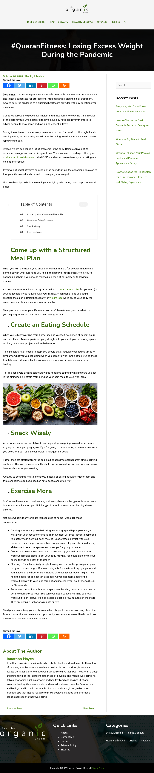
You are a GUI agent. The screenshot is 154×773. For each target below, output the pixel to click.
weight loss (56, 297)
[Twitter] (19, 85)
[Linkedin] (31, 85)
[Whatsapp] (53, 85)
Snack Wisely (33, 226)
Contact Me (67, 736)
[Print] (64, 85)
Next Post (90, 708)
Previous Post (12, 708)
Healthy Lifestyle (34, 76)
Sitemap (65, 749)
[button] (125, 22)
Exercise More (34, 232)
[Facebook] (8, 85)
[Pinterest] (42, 85)
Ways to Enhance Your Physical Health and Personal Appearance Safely (133, 158)
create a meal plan (69, 289)
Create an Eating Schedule (40, 220)
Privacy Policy (68, 745)
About (64, 732)
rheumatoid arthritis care (20, 157)
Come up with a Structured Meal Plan (45, 214)
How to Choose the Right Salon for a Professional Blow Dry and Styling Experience (133, 177)
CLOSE (83, 204)
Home (64, 741)
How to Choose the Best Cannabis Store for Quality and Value (133, 125)
